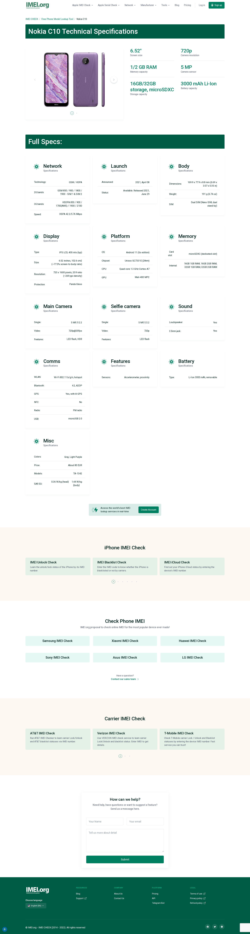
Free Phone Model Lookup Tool (57, 19)
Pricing (187, 5)
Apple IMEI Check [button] (81, 5)
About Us (118, 894)
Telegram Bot (158, 903)
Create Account (148, 509)
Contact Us (119, 898)
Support (80, 898)
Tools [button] (164, 5)
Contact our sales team (123, 679)
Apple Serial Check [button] (107, 5)
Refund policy (196, 903)
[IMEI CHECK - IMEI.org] (37, 5)
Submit (125, 859)
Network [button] (129, 5)
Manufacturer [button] (147, 5)
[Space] (37, 889)
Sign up (218, 5)
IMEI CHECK (31, 19)
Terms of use (196, 894)
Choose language (33, 900)
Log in (202, 5)
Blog (177, 5)
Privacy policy (196, 898)
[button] (114, 79)
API (153, 898)
